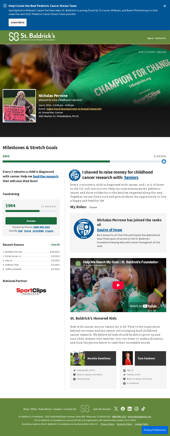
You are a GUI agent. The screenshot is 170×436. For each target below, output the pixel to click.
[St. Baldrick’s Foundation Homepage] (32, 37)
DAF (20, 231)
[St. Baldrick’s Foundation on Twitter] (116, 409)
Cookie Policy (141, 424)
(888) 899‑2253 (119, 416)
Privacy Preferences (155, 430)
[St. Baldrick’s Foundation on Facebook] (123, 409)
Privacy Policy (108, 424)
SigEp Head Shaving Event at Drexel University (74, 109)
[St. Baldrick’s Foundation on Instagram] (136, 409)
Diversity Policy (124, 424)
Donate (31, 221)
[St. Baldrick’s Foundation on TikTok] (143, 409)
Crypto (49, 231)
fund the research (45, 176)
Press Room (45, 409)
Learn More (17, 22)
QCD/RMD (38, 231)
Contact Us (160, 38)
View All (55, 244)
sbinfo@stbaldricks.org (139, 416)
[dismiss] (165, 6)
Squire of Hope (109, 230)
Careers (57, 409)
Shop (26, 409)
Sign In (150, 38)
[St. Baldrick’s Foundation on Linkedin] (130, 409)
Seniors (131, 177)
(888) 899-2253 (41, 227)
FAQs (34, 409)
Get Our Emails (102, 409)
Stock (27, 231)
